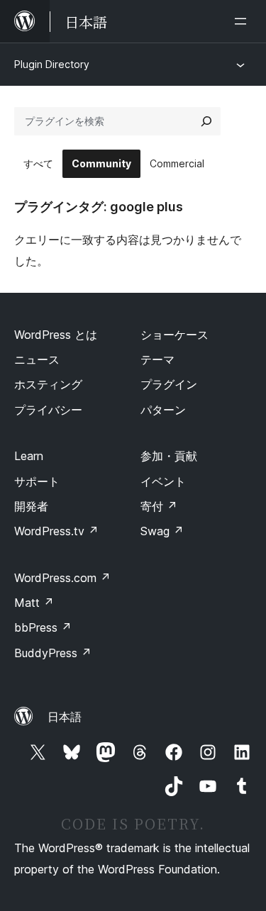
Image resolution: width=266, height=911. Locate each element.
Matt (34, 603)
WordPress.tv (56, 531)
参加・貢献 (168, 456)
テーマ (157, 359)
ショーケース (174, 335)
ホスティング (48, 384)
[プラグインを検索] (206, 121)
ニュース (37, 359)
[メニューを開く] (243, 21)
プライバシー (48, 410)
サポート (37, 481)
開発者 (31, 506)
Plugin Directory (51, 64)
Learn (28, 456)
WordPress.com (62, 578)
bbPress (43, 627)
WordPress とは (55, 335)
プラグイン (168, 384)
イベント (163, 481)
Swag (162, 531)
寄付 (158, 506)
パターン (163, 410)
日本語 (65, 717)
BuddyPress (53, 653)
